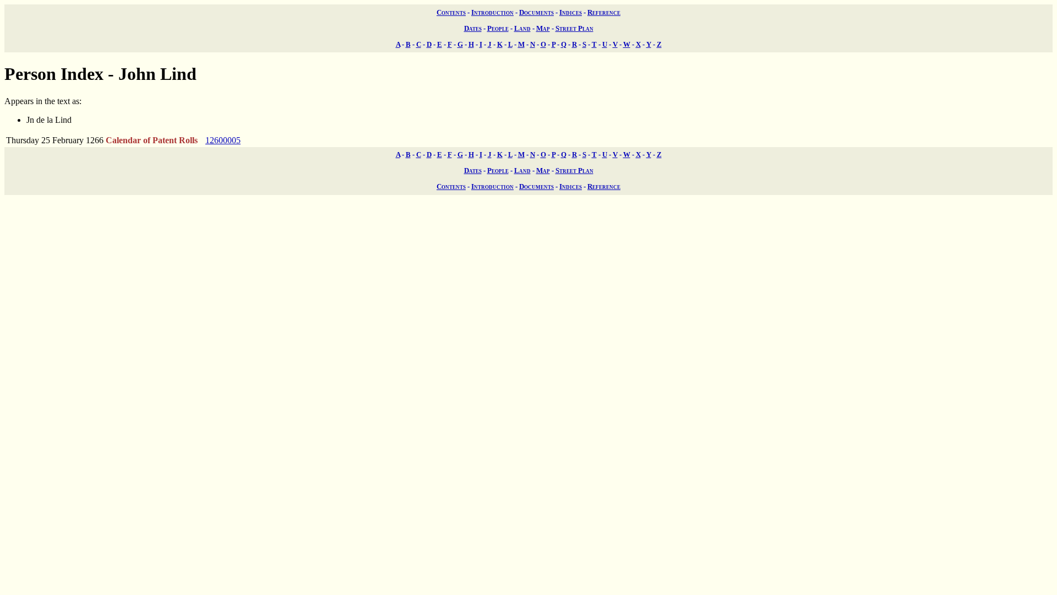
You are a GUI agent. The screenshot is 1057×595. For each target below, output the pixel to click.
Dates (473, 28)
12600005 (223, 140)
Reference (603, 12)
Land (522, 28)
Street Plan (574, 28)
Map (543, 28)
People (498, 28)
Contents (451, 12)
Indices (570, 12)
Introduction (492, 12)
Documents (536, 12)
